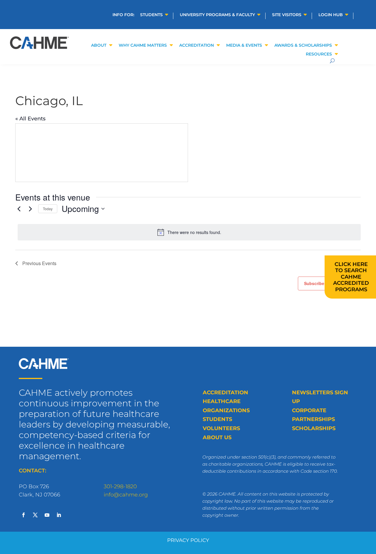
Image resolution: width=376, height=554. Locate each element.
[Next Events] (30, 208)
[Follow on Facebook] (23, 515)
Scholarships (313, 428)
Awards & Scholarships (303, 45)
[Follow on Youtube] (47, 515)
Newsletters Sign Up (320, 397)
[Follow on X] (35, 515)
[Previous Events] (18, 208)
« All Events (30, 118)
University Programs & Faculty (217, 15)
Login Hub (330, 15)
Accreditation (225, 392)
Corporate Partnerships (313, 415)
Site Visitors (286, 15)
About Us (217, 437)
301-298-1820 (120, 486)
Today (48, 208)
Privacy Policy (188, 540)
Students (151, 15)
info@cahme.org (126, 494)
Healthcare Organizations (226, 406)
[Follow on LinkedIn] (58, 515)
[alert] (189, 232)
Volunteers (221, 428)
